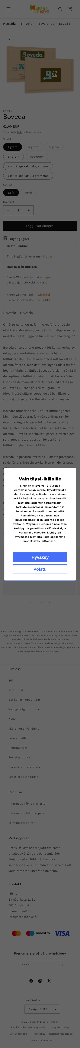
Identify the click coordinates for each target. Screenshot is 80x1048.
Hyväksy (40, 557)
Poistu (40, 569)
